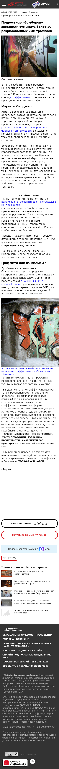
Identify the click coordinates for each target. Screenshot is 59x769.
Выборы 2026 (39, 661)
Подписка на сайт (30, 650)
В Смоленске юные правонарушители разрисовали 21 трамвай (32, 582)
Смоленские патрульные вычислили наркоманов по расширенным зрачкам (32, 601)
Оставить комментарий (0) (29, 535)
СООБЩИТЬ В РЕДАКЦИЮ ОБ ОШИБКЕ (25, 666)
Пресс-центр (44, 634)
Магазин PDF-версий (15, 661)
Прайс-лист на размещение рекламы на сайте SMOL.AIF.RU (26, 644)
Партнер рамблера (28, 754)
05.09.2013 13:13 (9, 12)
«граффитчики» (20, 97)
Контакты (8, 650)
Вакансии (22, 639)
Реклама (8, 639)
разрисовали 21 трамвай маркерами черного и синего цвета (24, 129)
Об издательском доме (17, 634)
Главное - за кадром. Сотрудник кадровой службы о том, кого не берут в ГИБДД (34, 592)
